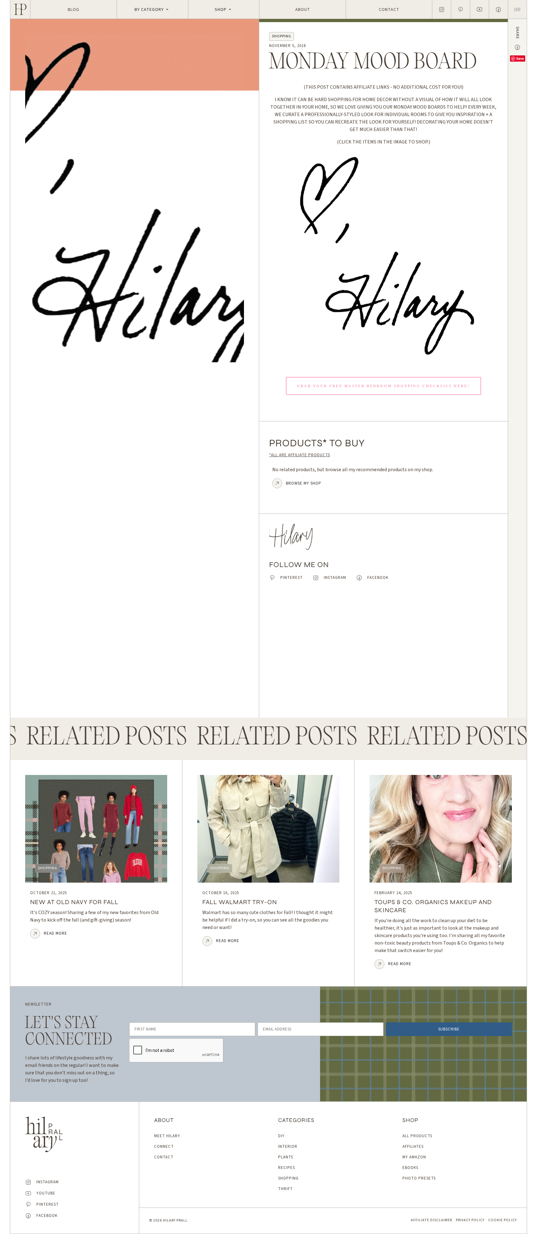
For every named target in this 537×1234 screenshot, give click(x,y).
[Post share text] (517, 47)
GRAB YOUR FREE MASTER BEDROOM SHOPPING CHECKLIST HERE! (383, 386)
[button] (152, 9)
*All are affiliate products (299, 455)
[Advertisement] (383, 654)
